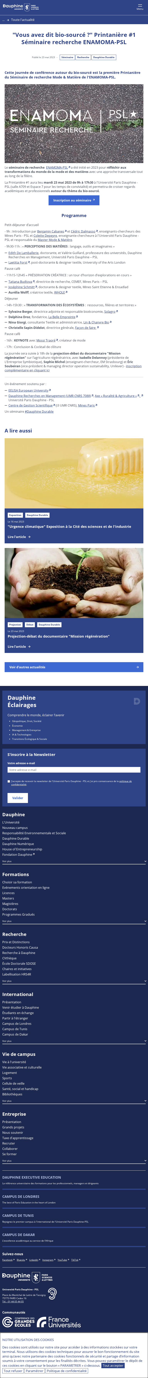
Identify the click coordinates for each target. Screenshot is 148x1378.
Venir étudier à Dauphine (20, 1007)
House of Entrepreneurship (22, 849)
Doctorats (9, 909)
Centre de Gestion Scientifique (30, 405)
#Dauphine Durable (39, 411)
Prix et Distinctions (16, 942)
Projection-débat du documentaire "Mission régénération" (59, 636)
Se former (9, 1154)
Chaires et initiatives (17, 969)
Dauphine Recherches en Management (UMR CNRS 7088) (49, 396)
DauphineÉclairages (22, 701)
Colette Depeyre (45, 236)
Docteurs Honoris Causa (20, 947)
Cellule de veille (13, 1083)
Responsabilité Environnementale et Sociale (34, 833)
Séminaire (67, 57)
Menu (140, 9)
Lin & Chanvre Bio (96, 322)
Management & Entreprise (26, 730)
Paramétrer (34, 1371)
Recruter (8, 1143)
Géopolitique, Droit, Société (26, 721)
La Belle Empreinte (61, 317)
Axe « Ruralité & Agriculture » (116, 396)
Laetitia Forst (17, 262)
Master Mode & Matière (55, 240)
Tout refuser (13, 1371)
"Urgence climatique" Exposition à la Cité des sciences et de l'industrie (69, 526)
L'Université (10, 822)
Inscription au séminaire (72, 200)
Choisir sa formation (17, 882)
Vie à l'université (14, 1062)
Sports (7, 1078)
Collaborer (10, 1149)
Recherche (83, 57)
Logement (9, 1073)
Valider (17, 798)
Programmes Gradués (18, 914)
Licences (8, 893)
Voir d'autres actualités (27, 667)
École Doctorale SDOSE (19, 963)
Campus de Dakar (15, 1034)
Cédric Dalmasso (83, 231)
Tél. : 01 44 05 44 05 (13, 1301)
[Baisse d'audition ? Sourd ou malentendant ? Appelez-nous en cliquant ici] (52, 1297)
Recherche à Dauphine (18, 953)
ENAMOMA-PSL (57, 167)
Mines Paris (86, 405)
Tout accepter (113, 1365)
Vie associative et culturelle (22, 1067)
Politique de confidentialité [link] (67, 1371)
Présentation (11, 1002)
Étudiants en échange (18, 1013)
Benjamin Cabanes (50, 231)
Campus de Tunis (14, 1029)
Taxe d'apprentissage (17, 1138)
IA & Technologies (21, 734)
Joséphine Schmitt (21, 287)
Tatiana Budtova (20, 282)
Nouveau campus (15, 828)
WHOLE (59, 292)
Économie (17, 725)
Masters (8, 898)
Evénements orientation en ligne (26, 887)
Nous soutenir (12, 1132)
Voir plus (7, 861)
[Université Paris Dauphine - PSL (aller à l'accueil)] (21, 7)
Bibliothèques (12, 1094)
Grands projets (13, 1127)
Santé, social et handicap (20, 1089)
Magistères (10, 904)
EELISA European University (28, 390)
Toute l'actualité (22, 20)
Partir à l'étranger (15, 1018)
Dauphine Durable (103, 57)
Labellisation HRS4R (16, 974)
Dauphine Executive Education (31, 1177)
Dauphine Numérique (18, 844)
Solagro (109, 311)
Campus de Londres (16, 1024)
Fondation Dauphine (17, 854)
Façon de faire (85, 328)
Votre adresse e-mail (21, 763)
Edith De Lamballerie (23, 253)
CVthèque (9, 958)
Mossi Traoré (46, 340)
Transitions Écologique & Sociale (29, 738)
